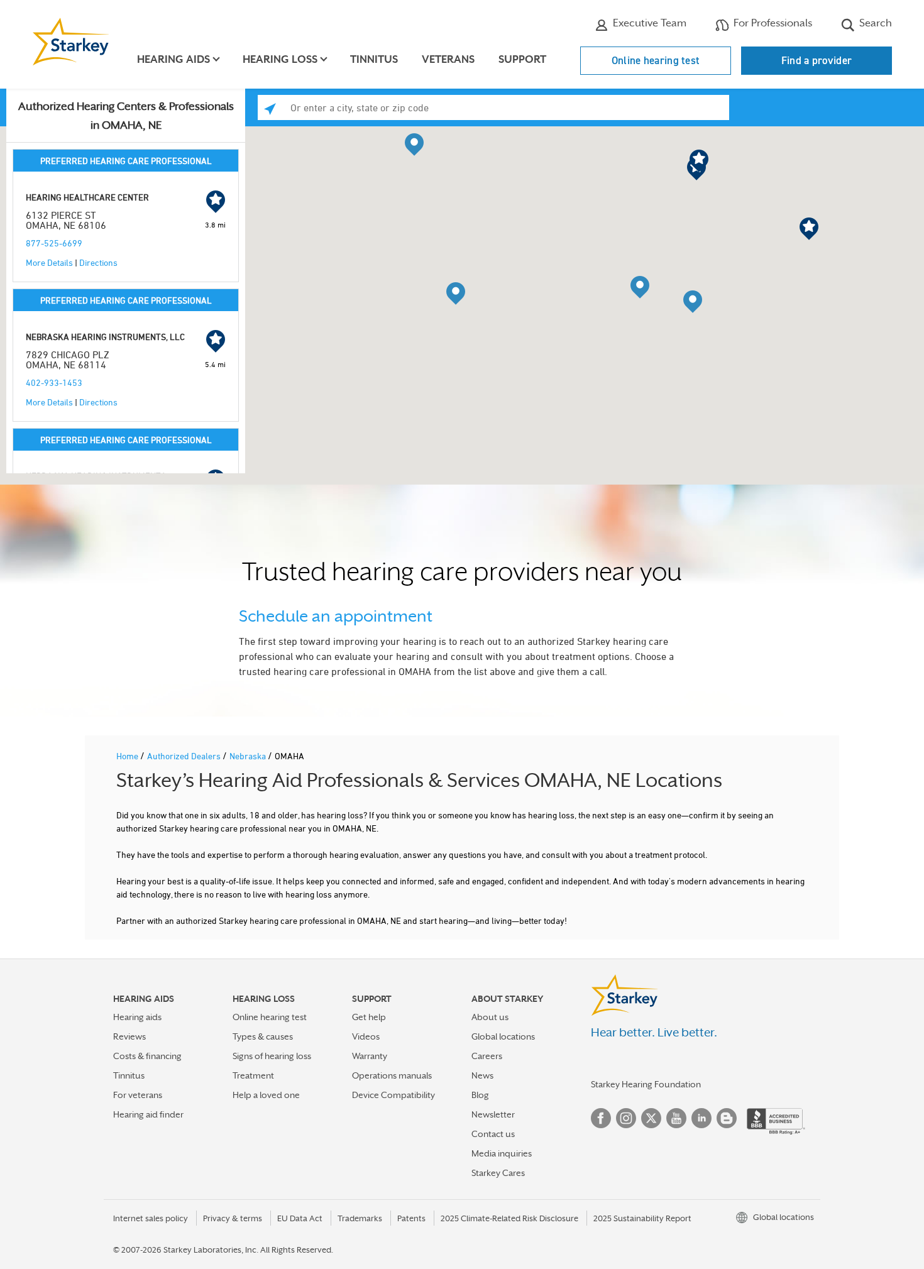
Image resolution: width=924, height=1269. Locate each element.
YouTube (676, 1118)
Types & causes (263, 1036)
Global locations (503, 1036)
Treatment (253, 1075)
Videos (366, 1036)
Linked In (701, 1118)
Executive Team (648, 23)
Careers (486, 1056)
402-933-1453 (54, 382)
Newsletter (493, 1114)
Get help (369, 1017)
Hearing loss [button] (280, 59)
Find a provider (816, 60)
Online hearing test (656, 60)
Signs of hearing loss (272, 1056)
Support (522, 59)
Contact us (493, 1134)
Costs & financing (147, 1056)
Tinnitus (374, 59)
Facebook (601, 1118)
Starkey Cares (498, 1173)
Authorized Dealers (185, 755)
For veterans (137, 1095)
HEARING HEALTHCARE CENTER (87, 197)
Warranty (369, 1056)
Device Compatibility (393, 1095)
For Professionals (771, 23)
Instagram (626, 1118)
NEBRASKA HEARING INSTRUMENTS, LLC (105, 336)
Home (128, 755)
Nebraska (248, 755)
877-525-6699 (54, 243)
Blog (480, 1095)
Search (874, 23)
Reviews (129, 1036)
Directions (98, 262)
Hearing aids (137, 1017)
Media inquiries (501, 1153)
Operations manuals (392, 1075)
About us (490, 1017)
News (482, 1075)
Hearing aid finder (148, 1114)
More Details (49, 262)
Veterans (448, 59)
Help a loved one (266, 1095)
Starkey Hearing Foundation (646, 1084)
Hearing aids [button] (173, 59)
